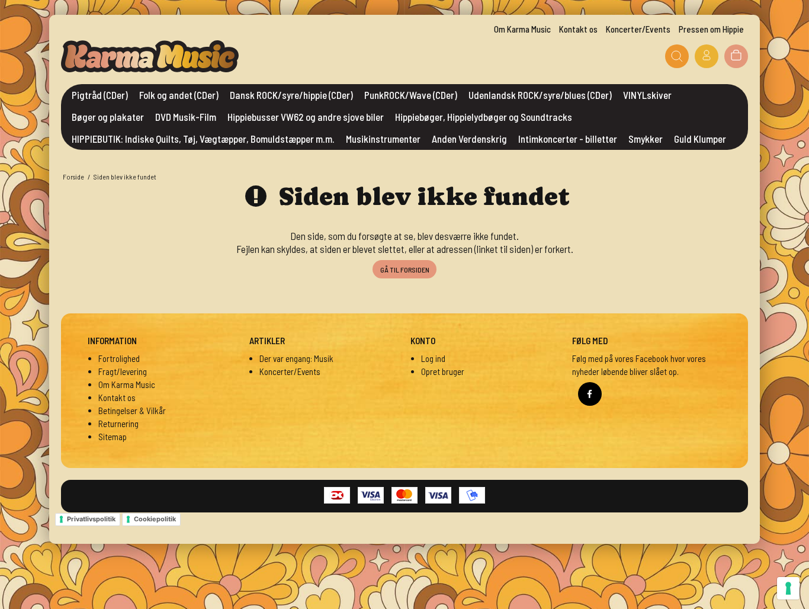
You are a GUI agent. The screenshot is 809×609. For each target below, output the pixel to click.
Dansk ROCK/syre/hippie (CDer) (291, 95)
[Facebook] (590, 394)
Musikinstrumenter (383, 139)
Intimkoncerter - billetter (567, 139)
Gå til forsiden (404, 269)
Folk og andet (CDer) (179, 95)
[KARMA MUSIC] (150, 56)
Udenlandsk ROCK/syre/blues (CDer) (540, 95)
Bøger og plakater (108, 117)
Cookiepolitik (155, 519)
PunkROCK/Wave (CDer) (410, 95)
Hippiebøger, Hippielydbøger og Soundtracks (483, 117)
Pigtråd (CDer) (100, 95)
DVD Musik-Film (185, 117)
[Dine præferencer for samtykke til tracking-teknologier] (788, 588)
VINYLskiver (647, 95)
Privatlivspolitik (91, 519)
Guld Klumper (700, 139)
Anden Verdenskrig (469, 139)
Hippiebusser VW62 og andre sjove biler (305, 117)
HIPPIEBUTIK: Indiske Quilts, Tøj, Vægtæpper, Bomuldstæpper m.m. (203, 139)
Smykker (645, 139)
